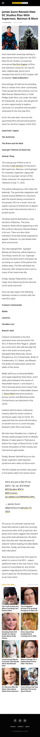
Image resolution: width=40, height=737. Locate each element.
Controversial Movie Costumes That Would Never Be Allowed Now (10, 662)
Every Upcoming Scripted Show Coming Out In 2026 (28, 634)
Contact (20, 726)
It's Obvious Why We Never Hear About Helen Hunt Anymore (10, 689)
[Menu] (3, 3)
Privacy (13, 726)
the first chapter (20, 64)
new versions (17, 166)
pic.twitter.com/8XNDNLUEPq (20, 496)
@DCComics (11, 493)
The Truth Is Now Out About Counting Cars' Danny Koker (10, 608)
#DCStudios (11, 489)
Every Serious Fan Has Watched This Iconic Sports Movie (29, 689)
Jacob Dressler (7, 22)
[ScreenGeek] (20, 3)
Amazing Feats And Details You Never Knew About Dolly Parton (9, 635)
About (27, 726)
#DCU (21, 489)
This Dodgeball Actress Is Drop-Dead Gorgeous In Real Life (29, 608)
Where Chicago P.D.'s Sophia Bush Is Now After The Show (29, 661)
